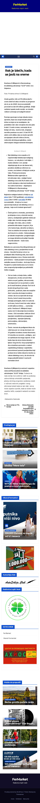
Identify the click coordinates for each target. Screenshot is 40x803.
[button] (34, 56)
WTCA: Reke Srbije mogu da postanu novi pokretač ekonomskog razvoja (19, 486)
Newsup (31, 792)
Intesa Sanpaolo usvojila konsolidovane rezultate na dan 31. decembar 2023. (27, 409)
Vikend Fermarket (10, 530)
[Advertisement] (20, 33)
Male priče (26, 799)
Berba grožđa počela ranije (19, 702)
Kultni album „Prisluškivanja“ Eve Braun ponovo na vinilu (19, 723)
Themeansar (20, 794)
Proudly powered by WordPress (14, 792)
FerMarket (20, 4)
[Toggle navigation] (19, 56)
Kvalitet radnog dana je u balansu (18, 443)
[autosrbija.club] (20, 581)
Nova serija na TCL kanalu (13, 406)
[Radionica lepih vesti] (17, 607)
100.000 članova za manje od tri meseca (18, 765)
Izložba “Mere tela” (14, 465)
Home (12, 799)
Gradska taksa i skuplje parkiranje (17, 743)
